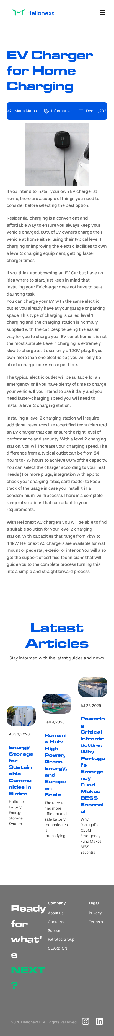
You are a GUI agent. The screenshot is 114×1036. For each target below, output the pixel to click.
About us (55, 913)
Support (55, 931)
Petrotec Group (61, 940)
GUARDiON (57, 948)
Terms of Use (100, 922)
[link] (33, 12)
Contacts (56, 922)
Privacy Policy (101, 913)
